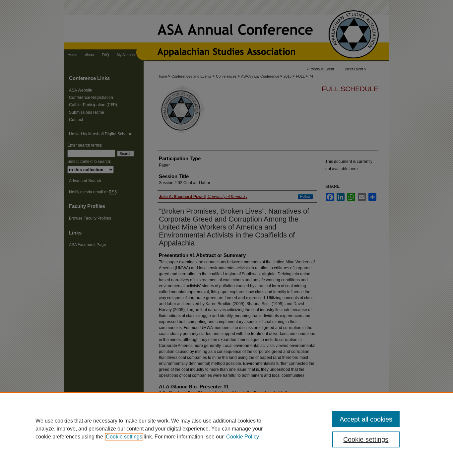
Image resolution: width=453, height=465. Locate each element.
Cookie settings (124, 436)
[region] (226, 428)
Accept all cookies (366, 419)
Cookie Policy (242, 436)
